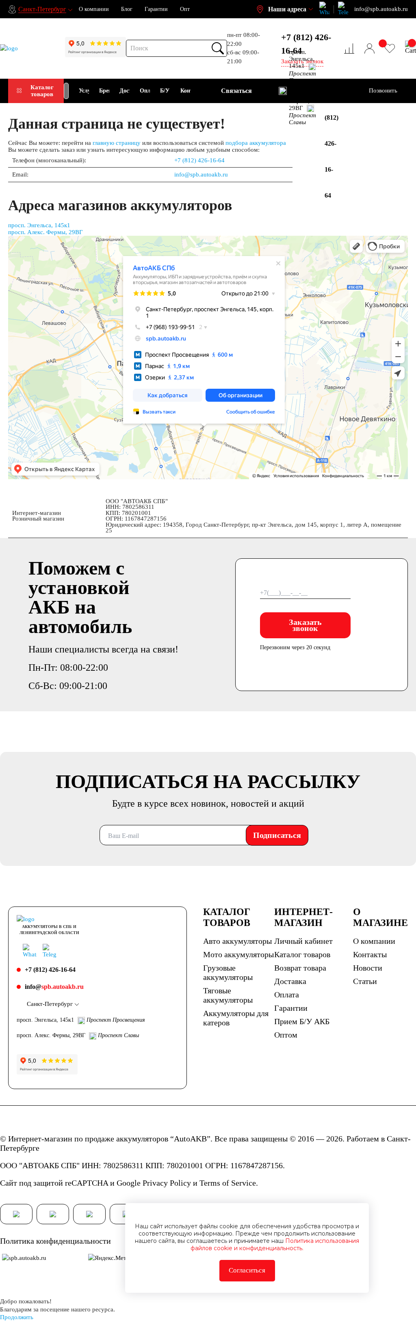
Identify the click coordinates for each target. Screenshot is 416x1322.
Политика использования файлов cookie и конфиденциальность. (275, 1244)
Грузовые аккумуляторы (228, 972)
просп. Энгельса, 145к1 (39, 225)
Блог (126, 9)
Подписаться (277, 835)
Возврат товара (300, 967)
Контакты (370, 954)
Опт (185, 9)
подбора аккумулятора (255, 143)
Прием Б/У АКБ (301, 1021)
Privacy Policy (167, 1182)
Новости (367, 967)
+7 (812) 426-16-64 (306, 44)
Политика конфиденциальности (55, 1240)
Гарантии (156, 9)
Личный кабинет (303, 941)
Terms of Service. (228, 1182)
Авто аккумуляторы (237, 941)
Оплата (286, 994)
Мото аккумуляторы (238, 954)
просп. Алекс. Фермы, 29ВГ (45, 232)
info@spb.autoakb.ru (201, 174)
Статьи (365, 981)
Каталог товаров (42, 90)
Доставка (290, 981)
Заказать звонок (305, 625)
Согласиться (247, 1270)
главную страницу (117, 143)
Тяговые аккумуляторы (228, 995)
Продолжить (16, 1317)
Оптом (285, 1034)
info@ (54, 986)
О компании (94, 9)
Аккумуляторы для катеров (236, 1018)
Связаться (236, 90)
